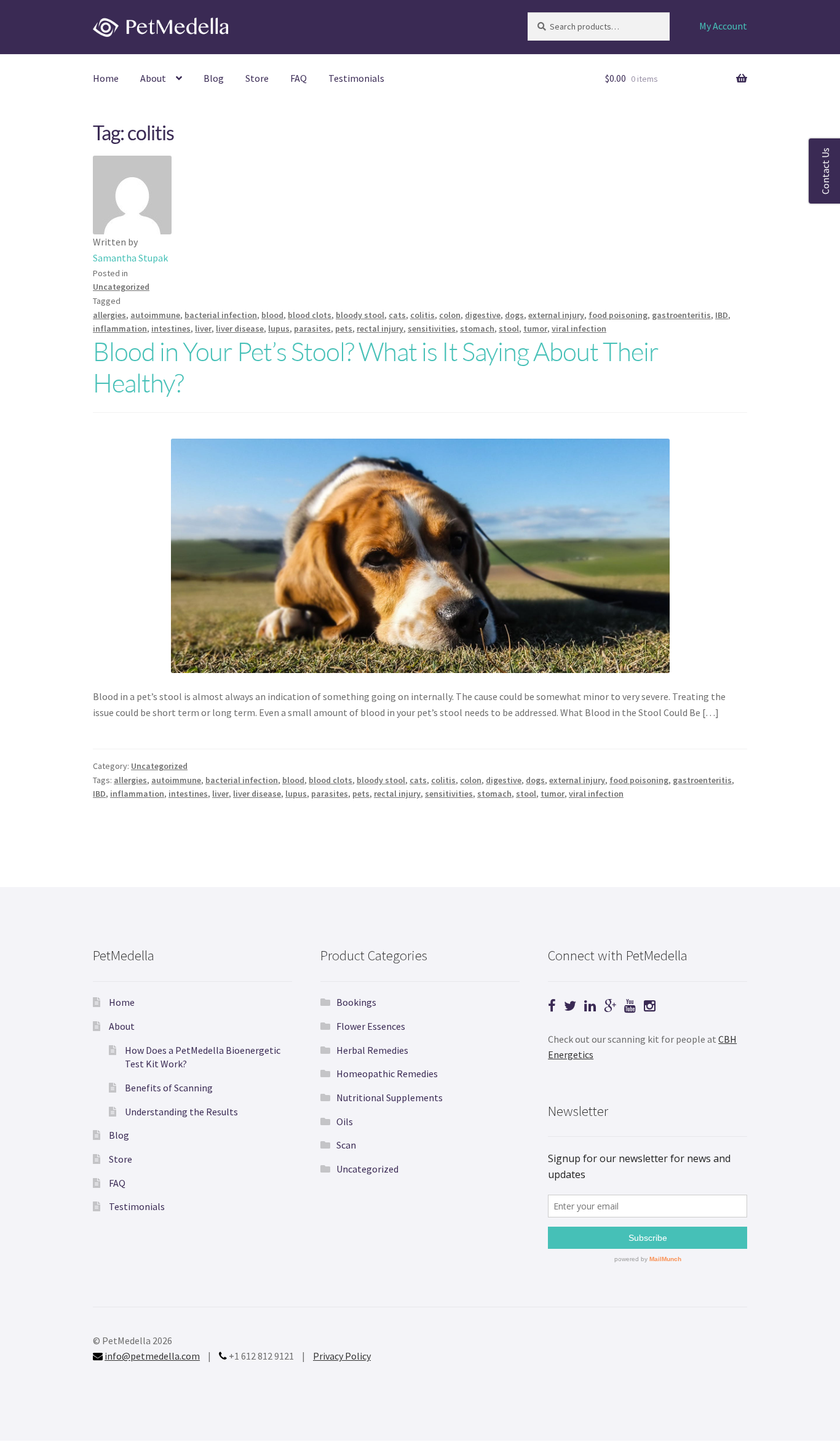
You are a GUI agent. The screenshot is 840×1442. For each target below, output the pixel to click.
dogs (514, 315)
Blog (214, 78)
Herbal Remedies (372, 1050)
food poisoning (618, 315)
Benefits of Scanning (169, 1088)
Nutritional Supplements (389, 1097)
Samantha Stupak (130, 258)
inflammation (120, 328)
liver (203, 328)
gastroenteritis (681, 315)
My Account (723, 26)
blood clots (309, 315)
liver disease (240, 328)
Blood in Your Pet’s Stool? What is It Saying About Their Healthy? (376, 366)
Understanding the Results (181, 1111)
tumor (535, 328)
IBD (721, 315)
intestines (171, 328)
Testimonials (356, 78)
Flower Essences (370, 1026)
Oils (344, 1121)
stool (509, 328)
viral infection (579, 328)
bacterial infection (220, 315)
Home (106, 78)
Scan (346, 1145)
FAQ (298, 78)
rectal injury (380, 328)
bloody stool (360, 315)
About (153, 78)
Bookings (356, 1002)
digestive (483, 315)
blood (272, 315)
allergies (109, 315)
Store (257, 78)
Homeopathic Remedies (387, 1073)
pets (343, 328)
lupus (279, 328)
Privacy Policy (342, 1356)
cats (397, 315)
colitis (422, 315)
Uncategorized (121, 286)
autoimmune (155, 315)
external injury (556, 315)
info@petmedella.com (152, 1356)
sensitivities (432, 328)
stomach (477, 328)
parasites (312, 328)
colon (450, 315)
